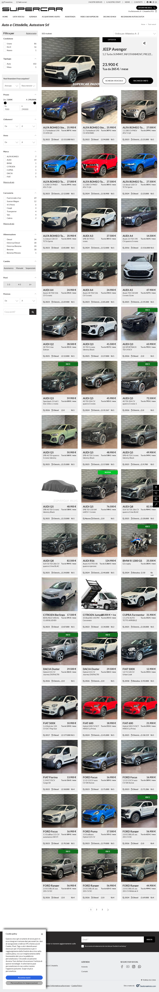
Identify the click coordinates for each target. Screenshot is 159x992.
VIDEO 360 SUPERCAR (89, 17)
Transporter (21, 211)
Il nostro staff (113, 2)
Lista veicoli (18, 17)
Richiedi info (141, 81)
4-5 (19, 284)
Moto (21, 67)
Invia (150, 939)
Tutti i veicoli (152, 24)
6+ (30, 284)
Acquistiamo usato (51, 17)
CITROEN (21, 167)
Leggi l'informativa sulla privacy (58, 986)
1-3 (8, 284)
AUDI (21, 160)
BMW (21, 163)
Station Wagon (21, 201)
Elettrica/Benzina (21, 246)
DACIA (21, 173)
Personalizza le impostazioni (24, 983)
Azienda (33, 17)
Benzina (21, 249)
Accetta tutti (24, 978)
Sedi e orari (22, 2)
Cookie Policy (76, 986)
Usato (21, 44)
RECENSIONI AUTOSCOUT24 (132, 17)
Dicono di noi (109, 17)
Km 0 (21, 47)
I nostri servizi (95, 2)
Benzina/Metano (21, 253)
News (127, 2)
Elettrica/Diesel (21, 243)
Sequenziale (30, 268)
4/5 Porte (21, 205)
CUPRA (21, 170)
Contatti (138, 2)
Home (5, 17)
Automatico (8, 268)
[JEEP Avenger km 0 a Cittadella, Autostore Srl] (70, 62)
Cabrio (21, 218)
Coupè (21, 208)
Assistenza (70, 17)
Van (21, 215)
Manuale (19, 268)
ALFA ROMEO (21, 156)
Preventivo (8, 2)
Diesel (21, 239)
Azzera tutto (31, 33)
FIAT (21, 177)
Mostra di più (8, 182)
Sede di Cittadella (51, 966)
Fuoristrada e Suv (21, 198)
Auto (21, 64)
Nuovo (21, 50)
